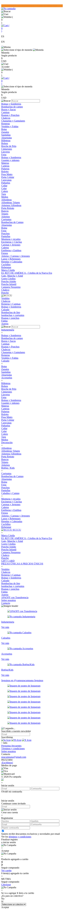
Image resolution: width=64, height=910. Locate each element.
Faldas (4, 321)
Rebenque (6, 267)
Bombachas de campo (12, 106)
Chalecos (5, 118)
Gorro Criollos (8, 278)
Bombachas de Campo (12, 222)
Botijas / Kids (8, 468)
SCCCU (16, 529)
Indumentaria (7, 329)
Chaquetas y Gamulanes (13, 120)
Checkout (6, 884)
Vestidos (5, 298)
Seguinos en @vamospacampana (17, 680)
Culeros (5, 247)
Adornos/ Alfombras (11, 205)
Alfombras (6, 199)
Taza (3, 194)
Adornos (5, 216)
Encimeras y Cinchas (11, 242)
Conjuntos (6, 219)
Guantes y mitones (10, 160)
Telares (4, 213)
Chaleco (5, 290)
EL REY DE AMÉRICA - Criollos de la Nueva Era (26, 273)
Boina (4, 228)
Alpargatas (6, 137)
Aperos (4, 323)
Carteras (5, 166)
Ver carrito (6, 870)
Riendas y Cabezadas (11, 261)
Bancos (5, 211)
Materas (5, 163)
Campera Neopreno (11, 287)
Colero (4, 191)
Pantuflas (5, 236)
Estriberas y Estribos (11, 250)
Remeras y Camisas (11, 304)
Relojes (5, 171)
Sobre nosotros (8, 600)
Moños (4, 197)
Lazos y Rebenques (11, 259)
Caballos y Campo (10, 493)
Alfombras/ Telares (10, 202)
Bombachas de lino (10, 312)
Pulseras (5, 168)
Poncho (5, 292)
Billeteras (5, 140)
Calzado (5, 309)
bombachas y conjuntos (12, 315)
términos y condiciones (20, 836)
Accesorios (6, 377)
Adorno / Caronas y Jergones (15, 256)
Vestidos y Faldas (9, 126)
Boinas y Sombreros (11, 104)
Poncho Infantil (8, 284)
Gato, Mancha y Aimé (12, 275)
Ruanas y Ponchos (10, 115)
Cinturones (6, 149)
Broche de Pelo (8, 146)
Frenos (4, 253)
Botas (4, 129)
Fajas (3, 154)
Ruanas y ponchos (10, 318)
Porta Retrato (7, 208)
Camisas (5, 112)
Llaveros (5, 151)
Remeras (5, 123)
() (5, 28)
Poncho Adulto (8, 281)
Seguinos (38, 680)
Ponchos (5, 233)
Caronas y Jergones (10, 244)
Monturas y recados (11, 239)
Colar (4, 188)
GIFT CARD (8, 560)
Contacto (5, 603)
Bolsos (4, 143)
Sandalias (6, 135)
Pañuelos (5, 182)
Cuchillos (6, 264)
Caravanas (6, 180)
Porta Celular (7, 177)
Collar (4, 185)
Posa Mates (6, 174)
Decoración (7, 442)
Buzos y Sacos (8, 109)
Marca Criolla (8, 270)
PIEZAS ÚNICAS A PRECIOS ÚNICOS (22, 563)
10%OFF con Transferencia (14, 597)
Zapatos (5, 132)
